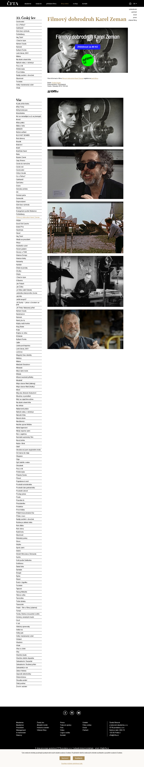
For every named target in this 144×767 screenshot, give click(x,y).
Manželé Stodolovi (29, 364)
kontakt (84, 4)
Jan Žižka (29, 286)
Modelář (29, 380)
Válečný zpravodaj (29, 626)
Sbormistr (29, 78)
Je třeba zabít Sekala (29, 289)
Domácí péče (29, 195)
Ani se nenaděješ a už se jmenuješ (29, 116)
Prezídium (20, 728)
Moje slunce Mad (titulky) (29, 386)
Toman (29, 610)
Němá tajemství (29, 427)
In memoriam (21, 733)
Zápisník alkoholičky (29, 673)
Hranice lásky (29, 258)
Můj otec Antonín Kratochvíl (29, 392)
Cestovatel (29, 21)
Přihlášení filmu (51, 4)
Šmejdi (29, 572)
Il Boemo (29, 280)
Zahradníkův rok (29, 667)
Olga (29, 459)
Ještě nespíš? (29, 299)
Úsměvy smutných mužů (29, 617)
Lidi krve (29, 351)
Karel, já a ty (29, 320)
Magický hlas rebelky (29, 355)
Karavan (29, 46)
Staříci (29, 550)
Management (21, 730)
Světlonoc (29, 563)
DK (29, 192)
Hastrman (29, 229)
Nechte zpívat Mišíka (29, 424)
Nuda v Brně (29, 443)
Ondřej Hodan (56, 83)
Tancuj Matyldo (29, 591)
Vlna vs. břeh (29, 648)
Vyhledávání (133, 9)
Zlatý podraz (29, 683)
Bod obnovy (29, 138)
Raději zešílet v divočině (29, 75)
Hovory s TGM (29, 252)
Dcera (29, 185)
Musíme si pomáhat (29, 395)
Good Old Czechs (29, 223)
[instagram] (72, 713)
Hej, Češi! (29, 37)
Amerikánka (29, 113)
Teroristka (29, 598)
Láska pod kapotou (29, 345)
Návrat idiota (29, 418)
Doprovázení (29, 201)
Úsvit (29, 620)
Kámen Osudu (29, 43)
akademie (28, 4)
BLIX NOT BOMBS (29, 135)
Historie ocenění (43, 728)
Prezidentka (29, 503)
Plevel (29, 478)
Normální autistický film (29, 437)
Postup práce (29, 494)
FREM (29, 220)
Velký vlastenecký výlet (25, 85)
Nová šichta (29, 440)
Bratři (29, 147)
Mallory (29, 358)
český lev (39, 4)
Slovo (29, 541)
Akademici (20, 725)
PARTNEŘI (134, 12)
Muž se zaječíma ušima (29, 399)
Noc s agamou (29, 433)
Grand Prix (29, 226)
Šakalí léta (29, 566)
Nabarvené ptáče (29, 408)
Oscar (85, 728)
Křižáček (29, 336)
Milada (29, 374)
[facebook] (65, 713)
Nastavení (65, 758)
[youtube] (79, 713)
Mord (29, 389)
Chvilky (29, 271)
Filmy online (87, 725)
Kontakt (63, 735)
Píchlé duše (29, 69)
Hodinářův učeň (29, 245)
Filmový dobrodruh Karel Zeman (29, 217)
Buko (29, 154)
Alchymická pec (29, 109)
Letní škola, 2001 (29, 53)
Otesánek (29, 465)
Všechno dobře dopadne (29, 658)
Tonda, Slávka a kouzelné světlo (29, 613)
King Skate (29, 326)
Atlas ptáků (29, 122)
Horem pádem (29, 248)
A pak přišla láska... (29, 103)
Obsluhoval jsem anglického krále (29, 449)
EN (134, 4)
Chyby (29, 274)
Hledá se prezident (29, 239)
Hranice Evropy (29, 255)
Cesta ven (29, 166)
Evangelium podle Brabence (29, 211)
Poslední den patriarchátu (29, 487)
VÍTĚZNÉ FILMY (132, 20)
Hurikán (29, 264)
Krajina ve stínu (29, 333)
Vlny (29, 651)
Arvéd (29, 119)
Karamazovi (29, 313)
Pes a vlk (29, 65)
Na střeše (29, 405)
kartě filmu (94, 78)
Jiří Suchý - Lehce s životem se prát (29, 303)
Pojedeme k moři (29, 481)
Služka (29, 544)
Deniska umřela (29, 188)
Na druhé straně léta (29, 59)
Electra (29, 207)
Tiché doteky (29, 601)
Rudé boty (29, 531)
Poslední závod (29, 490)
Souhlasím (78, 758)
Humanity (29, 261)
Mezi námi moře (29, 370)
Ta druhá (29, 81)
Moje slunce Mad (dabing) (29, 383)
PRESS (135, 17)
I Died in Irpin (29, 40)
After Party (29, 106)
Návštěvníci (29, 421)
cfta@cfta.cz (114, 735)
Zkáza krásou (29, 677)
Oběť (29, 446)
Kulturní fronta (29, 50)
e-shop (75, 4)
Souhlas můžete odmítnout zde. (72, 763)
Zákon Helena (29, 670)
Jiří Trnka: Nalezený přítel (29, 307)
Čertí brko (29, 182)
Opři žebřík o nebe (29, 462)
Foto (61, 728)
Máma (29, 56)
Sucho (29, 557)
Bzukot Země (29, 157)
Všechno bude (29, 655)
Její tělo (29, 296)
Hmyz (29, 242)
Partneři (85, 730)
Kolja (29, 329)
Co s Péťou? (29, 24)
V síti (29, 623)
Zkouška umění (29, 680)
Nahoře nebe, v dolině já (29, 62)
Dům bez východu (29, 31)
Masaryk (29, 367)
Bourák (29, 141)
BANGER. (29, 128)
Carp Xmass (29, 160)
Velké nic (29, 629)
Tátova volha (29, 595)
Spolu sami (29, 547)
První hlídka (29, 72)
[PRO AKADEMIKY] (130, 4)
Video (62, 730)
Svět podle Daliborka (29, 560)
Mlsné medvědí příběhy (29, 377)
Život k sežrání (29, 686)
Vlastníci (29, 642)
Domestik (29, 198)
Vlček (29, 87)
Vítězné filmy (41, 730)
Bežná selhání (29, 132)
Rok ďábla (29, 525)
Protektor (29, 506)
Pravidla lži (29, 500)
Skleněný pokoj (29, 538)
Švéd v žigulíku (29, 582)
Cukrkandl (29, 27)
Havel (29, 233)
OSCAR (135, 15)
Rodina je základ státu (29, 522)
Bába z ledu (29, 125)
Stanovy (19, 735)
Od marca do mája (29, 452)
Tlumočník (29, 604)
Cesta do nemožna (29, 163)
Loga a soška (65, 733)
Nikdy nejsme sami (29, 430)
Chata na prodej (29, 267)
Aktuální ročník (42, 725)
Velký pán (29, 632)
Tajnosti (29, 588)
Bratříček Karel (29, 151)
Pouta (29, 497)
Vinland (29, 639)
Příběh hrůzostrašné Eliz (29, 512)
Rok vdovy (29, 528)
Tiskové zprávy (65, 725)
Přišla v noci (29, 516)
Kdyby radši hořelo (29, 323)
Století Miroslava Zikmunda (29, 553)
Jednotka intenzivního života (29, 293)
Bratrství (29, 144)
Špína (29, 576)
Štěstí (29, 579)
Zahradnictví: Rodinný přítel (29, 664)
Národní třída (29, 415)
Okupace (29, 455)
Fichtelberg (29, 34)
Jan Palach (29, 283)
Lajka (29, 342)
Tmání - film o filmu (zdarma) (29, 607)
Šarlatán (29, 569)
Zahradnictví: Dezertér (29, 661)
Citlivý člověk (29, 173)
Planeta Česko (29, 474)
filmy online (65, 4)
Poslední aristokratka (29, 484)
